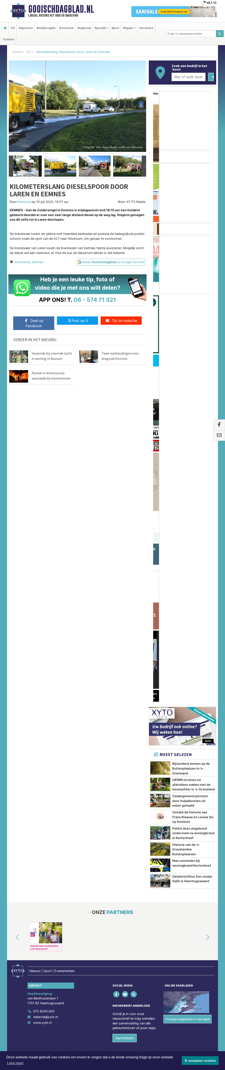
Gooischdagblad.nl (61, 9)
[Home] (5, 28)
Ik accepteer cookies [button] (200, 1060)
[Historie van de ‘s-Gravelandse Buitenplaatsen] (160, 463)
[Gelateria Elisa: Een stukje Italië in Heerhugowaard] (160, 495)
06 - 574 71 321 (95, 299)
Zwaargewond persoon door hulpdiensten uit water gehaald (190, 415)
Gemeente (66, 28)
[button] (11, 166)
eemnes (38, 262)
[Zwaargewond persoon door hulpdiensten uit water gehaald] (160, 415)
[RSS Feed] (134, 608)
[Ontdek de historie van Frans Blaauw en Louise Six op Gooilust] (160, 431)
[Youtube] (125, 608)
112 (13, 28)
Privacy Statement (199, 679)
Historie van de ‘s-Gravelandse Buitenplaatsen (186, 463)
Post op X (80, 320)
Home (16, 52)
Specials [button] (100, 28)
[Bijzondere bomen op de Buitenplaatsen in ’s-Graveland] (160, 382)
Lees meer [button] (15, 1063)
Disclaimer (177, 679)
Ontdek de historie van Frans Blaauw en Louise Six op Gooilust (193, 431)
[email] (219, 435)
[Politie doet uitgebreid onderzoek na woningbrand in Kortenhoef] (160, 447)
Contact (8, 39)
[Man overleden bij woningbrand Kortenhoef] (160, 479)
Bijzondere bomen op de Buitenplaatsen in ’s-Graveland (191, 382)
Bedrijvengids (46, 28)
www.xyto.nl (42, 637)
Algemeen (26, 28)
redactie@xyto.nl (45, 631)
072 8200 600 (43, 626)
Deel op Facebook (34, 323)
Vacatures (146, 28)
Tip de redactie (124, 320)
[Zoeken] (220, 33)
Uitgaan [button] (128, 28)
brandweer (22, 262)
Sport (115, 28)
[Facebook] (116, 608)
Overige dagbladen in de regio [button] (187, 633)
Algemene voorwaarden (151, 679)
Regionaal (84, 28)
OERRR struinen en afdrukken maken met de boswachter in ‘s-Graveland (193, 399)
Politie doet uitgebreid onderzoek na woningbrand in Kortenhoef (193, 447)
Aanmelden (124, 652)
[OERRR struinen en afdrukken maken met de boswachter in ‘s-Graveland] (160, 399)
